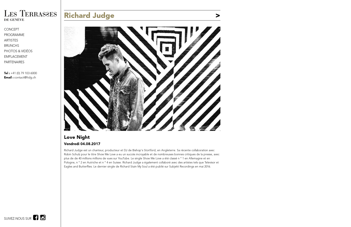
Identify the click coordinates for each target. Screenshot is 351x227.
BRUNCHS (11, 46)
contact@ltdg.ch (25, 77)
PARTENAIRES (14, 62)
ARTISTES (11, 40)
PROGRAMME (14, 35)
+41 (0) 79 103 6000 (23, 73)
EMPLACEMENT (15, 57)
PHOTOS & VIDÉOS (18, 51)
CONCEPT (11, 29)
